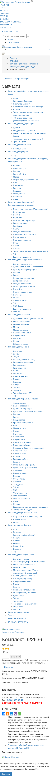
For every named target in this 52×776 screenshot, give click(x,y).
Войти (10, 39)
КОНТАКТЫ (5, 27)
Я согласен (6, 774)
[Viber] (15, 713)
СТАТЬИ (4, 16)
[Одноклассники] (7, 713)
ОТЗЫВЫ (4, 18)
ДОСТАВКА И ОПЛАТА (10, 21)
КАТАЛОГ (4, 10)
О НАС (3, 7)
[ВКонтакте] (3, 713)
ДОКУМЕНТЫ (6, 24)
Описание (8, 666)
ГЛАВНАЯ (4, 4)
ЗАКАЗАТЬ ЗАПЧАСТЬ (18, 622)
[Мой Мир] (11, 713)
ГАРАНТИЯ (5, 13)
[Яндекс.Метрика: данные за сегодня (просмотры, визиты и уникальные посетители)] (10, 757)
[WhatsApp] (19, 713)
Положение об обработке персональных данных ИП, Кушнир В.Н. (26, 746)
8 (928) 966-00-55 (10, 31)
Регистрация (13, 42)
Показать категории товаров (16, 78)
